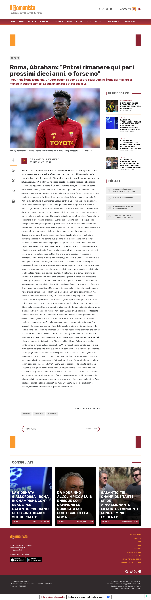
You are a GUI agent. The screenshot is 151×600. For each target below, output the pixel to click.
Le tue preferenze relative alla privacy (85, 597)
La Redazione (135, 535)
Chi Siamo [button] (57, 21)
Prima (21, 21)
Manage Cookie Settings (131, 563)
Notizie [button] (31, 21)
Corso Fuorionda (114, 21)
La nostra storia (134, 552)
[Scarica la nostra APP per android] (34, 560)
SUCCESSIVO (91, 429)
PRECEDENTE (30, 429)
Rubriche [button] (44, 21)
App (89, 21)
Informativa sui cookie (131, 559)
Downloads (130, 21)
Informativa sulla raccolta (53, 597)
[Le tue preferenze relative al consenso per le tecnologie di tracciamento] (147, 596)
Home (13, 21)
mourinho (52, 413)
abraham (39, 413)
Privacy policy (135, 556)
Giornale (98, 21)
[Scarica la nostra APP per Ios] (18, 560)
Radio (69, 21)
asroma (26, 413)
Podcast (79, 21)
